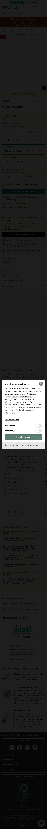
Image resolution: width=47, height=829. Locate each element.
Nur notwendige (12, 419)
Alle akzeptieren (23, 437)
